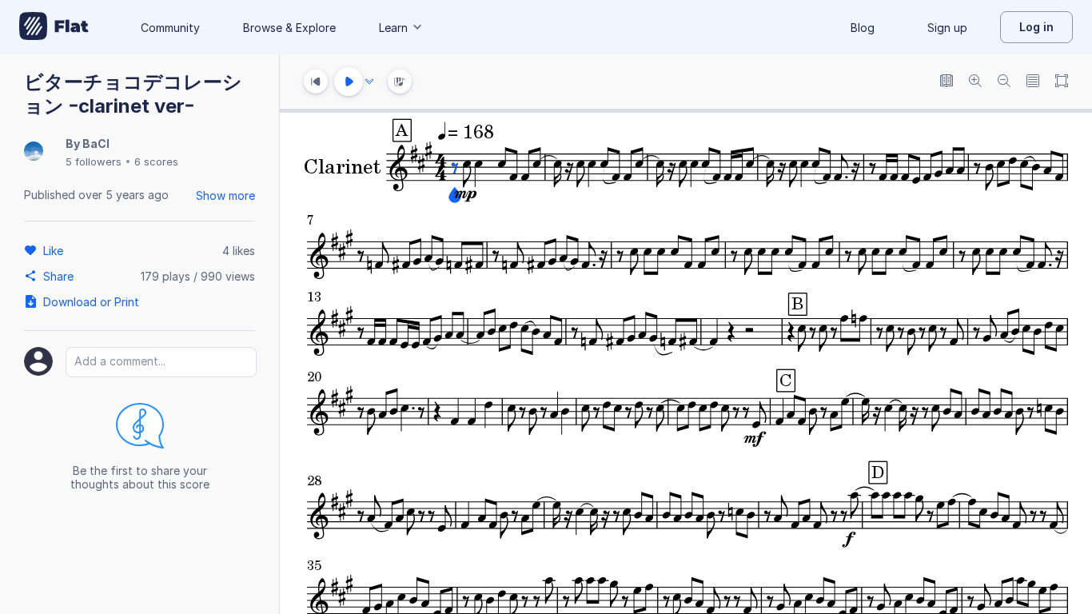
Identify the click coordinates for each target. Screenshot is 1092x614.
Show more (225, 195)
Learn (393, 27)
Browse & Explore (289, 27)
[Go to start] (316, 82)
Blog (863, 27)
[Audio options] (369, 81)
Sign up (947, 27)
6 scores (156, 161)
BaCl (96, 143)
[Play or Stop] (348, 81)
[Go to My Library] (54, 27)
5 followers (94, 161)
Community (170, 27)
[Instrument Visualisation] (400, 82)
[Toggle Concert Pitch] (946, 82)
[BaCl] (33, 152)
